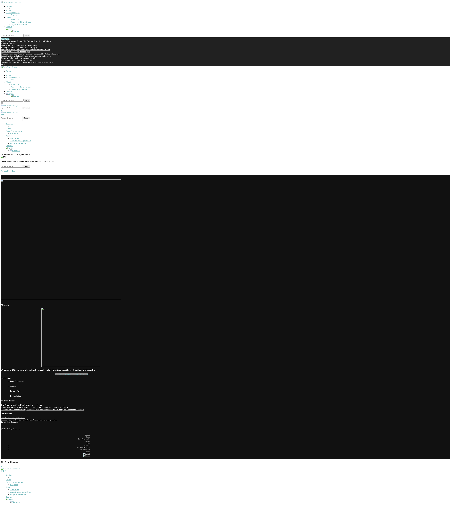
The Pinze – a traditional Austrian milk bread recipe (21, 405)
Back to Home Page (8, 171)
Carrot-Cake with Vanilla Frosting (13, 418)
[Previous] (9, 39)
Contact (9, 27)
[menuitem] (10, 29)
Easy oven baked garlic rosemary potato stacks (18, 58)
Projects (15, 15)
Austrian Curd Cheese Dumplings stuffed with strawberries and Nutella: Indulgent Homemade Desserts (42, 409)
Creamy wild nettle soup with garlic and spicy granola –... (22, 48)
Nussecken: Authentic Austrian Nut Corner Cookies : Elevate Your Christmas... (30, 54)
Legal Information (19, 24)
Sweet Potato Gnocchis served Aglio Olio (16, 60)
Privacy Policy (15, 391)
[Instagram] (7, 64)
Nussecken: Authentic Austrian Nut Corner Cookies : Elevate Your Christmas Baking (34, 407)
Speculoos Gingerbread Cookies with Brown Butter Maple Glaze (25, 50)
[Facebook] (4, 64)
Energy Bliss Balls (8, 43)
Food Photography (13, 13)
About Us (15, 19)
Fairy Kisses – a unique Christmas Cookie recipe (19, 45)
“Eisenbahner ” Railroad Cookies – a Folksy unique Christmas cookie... (27, 62)
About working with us (21, 22)
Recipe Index (15, 396)
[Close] (1, 110)
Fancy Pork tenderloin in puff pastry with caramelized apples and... (26, 56)
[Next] (10, 39)
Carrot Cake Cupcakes (9, 422)
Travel (8, 11)
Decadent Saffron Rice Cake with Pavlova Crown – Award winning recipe (29, 420)
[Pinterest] (2, 64)
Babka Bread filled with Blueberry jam (15, 52)
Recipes (9, 6)
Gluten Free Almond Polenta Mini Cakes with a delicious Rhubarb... (26, 41)
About (8, 17)
